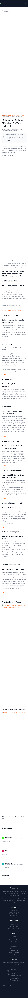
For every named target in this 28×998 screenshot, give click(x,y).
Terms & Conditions (14, 912)
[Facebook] (9, 996)
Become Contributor (14, 939)
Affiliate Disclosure (13, 915)
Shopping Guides (14, 924)
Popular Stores (14, 948)
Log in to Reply (19, 838)
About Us (14, 936)
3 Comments (16, 130)
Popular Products (14, 950)
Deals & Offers (13, 941)
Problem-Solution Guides (14, 923)
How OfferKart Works (14, 913)
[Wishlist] (19, 3)
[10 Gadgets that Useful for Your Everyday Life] (14, 763)
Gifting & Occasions (7, 130)
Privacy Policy (14, 910)
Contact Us (14, 938)
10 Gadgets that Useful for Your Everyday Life (13, 816)
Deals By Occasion (14, 952)
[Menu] (25, 3)
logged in (10, 878)
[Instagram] (14, 996)
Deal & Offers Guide (14, 926)
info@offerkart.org (16, 980)
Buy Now (4, 339)
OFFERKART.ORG (16, 971)
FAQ (14, 954)
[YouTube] (19, 996)
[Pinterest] (16, 996)
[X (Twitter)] (12, 996)
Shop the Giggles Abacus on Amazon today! (13, 310)
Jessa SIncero (8, 863)
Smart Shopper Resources (14, 928)
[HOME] (2, 115)
